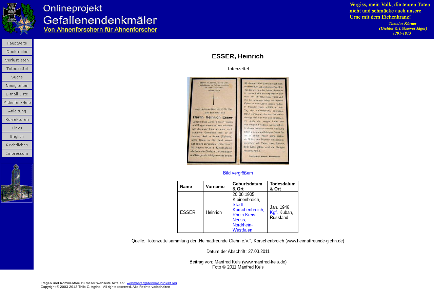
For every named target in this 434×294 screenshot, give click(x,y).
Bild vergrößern (238, 173)
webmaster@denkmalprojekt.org (152, 283)
